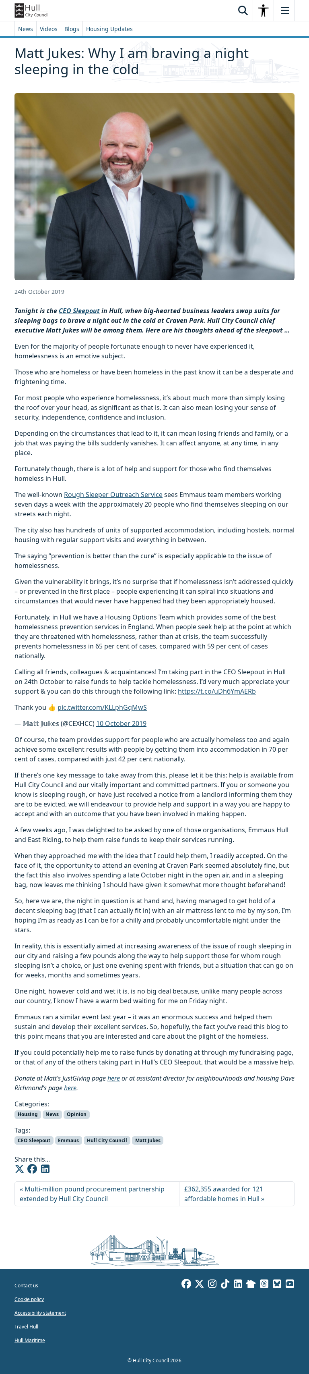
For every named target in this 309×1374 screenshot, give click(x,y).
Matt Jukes (148, 1140)
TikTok (225, 1285)
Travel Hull (26, 1326)
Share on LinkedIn (45, 1169)
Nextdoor (251, 1285)
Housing (28, 1114)
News (25, 29)
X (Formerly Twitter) (199, 1285)
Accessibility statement (40, 1313)
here (113, 1078)
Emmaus (68, 1140)
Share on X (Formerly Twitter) (19, 1169)
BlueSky (277, 1285)
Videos (49, 29)
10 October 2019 (121, 723)
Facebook (186, 1285)
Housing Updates (109, 29)
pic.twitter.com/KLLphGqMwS (102, 707)
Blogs (71, 29)
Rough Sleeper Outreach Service (113, 494)
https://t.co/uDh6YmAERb (217, 691)
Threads (264, 1285)
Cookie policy (29, 1299)
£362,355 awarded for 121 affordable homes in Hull (223, 1194)
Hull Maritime (29, 1340)
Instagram (212, 1285)
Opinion (77, 1114)
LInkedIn (238, 1285)
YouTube (290, 1285)
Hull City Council (107, 1140)
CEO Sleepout (79, 310)
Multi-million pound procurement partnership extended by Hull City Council (92, 1194)
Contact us (26, 1285)
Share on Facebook (32, 1169)
